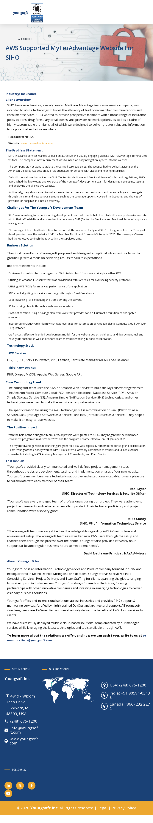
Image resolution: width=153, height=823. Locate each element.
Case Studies (24, 39)
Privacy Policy (124, 807)
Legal (102, 807)
